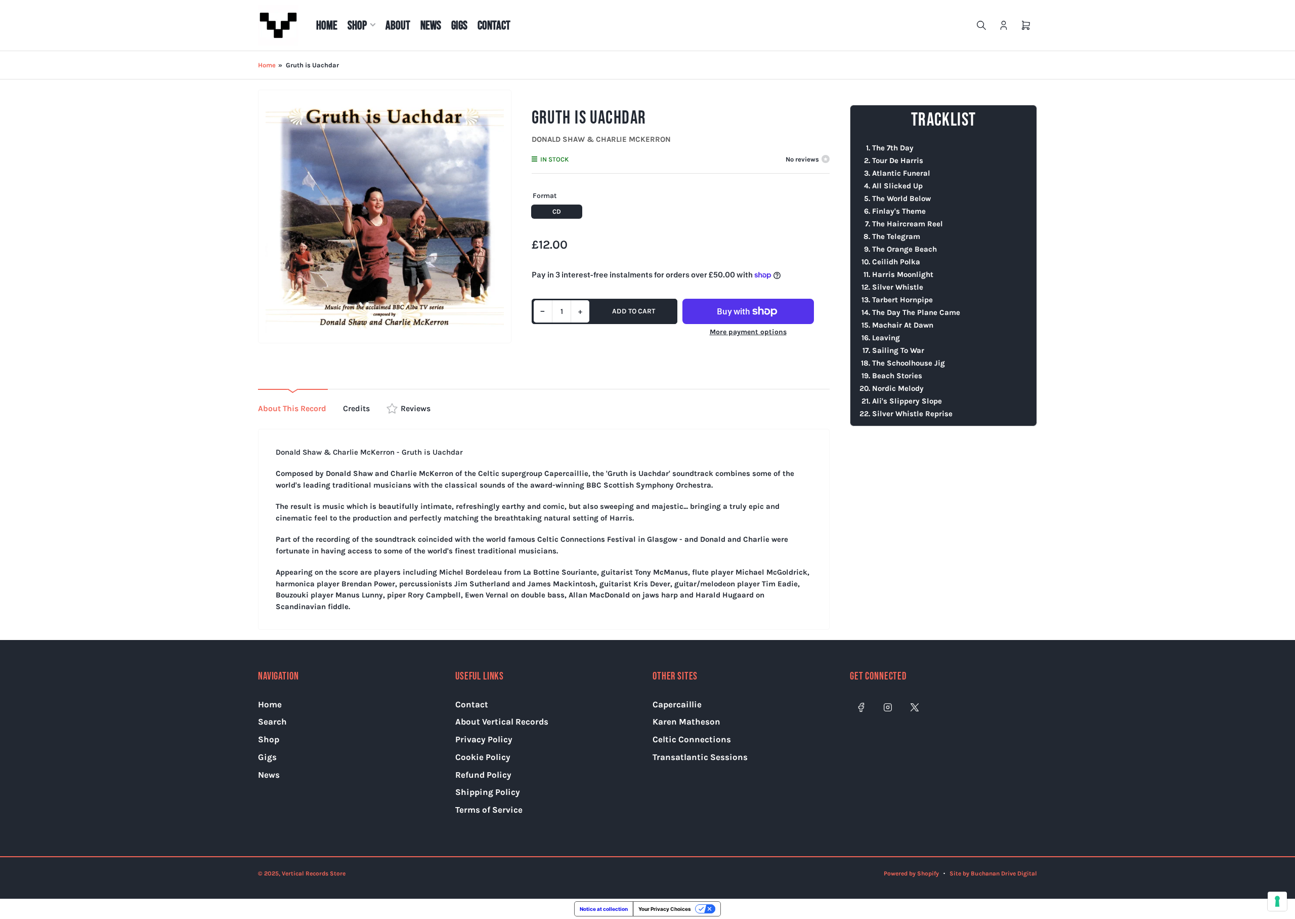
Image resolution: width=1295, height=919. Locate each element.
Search (272, 721)
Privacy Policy (483, 739)
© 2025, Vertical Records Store (302, 873)
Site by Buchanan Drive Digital (993, 873)
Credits (356, 408)
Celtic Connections (692, 739)
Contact (494, 25)
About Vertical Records (501, 721)
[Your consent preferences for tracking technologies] (1277, 901)
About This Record (292, 408)
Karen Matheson (686, 721)
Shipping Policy (487, 792)
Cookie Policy (482, 757)
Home (326, 25)
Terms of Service (489, 810)
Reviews (415, 408)
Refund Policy (483, 775)
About (397, 25)
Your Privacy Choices (664, 909)
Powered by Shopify (911, 873)
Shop (357, 25)
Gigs (459, 25)
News (430, 25)
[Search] (981, 25)
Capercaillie (677, 704)
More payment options (748, 332)
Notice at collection (604, 909)
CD (556, 211)
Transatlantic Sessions (700, 757)
